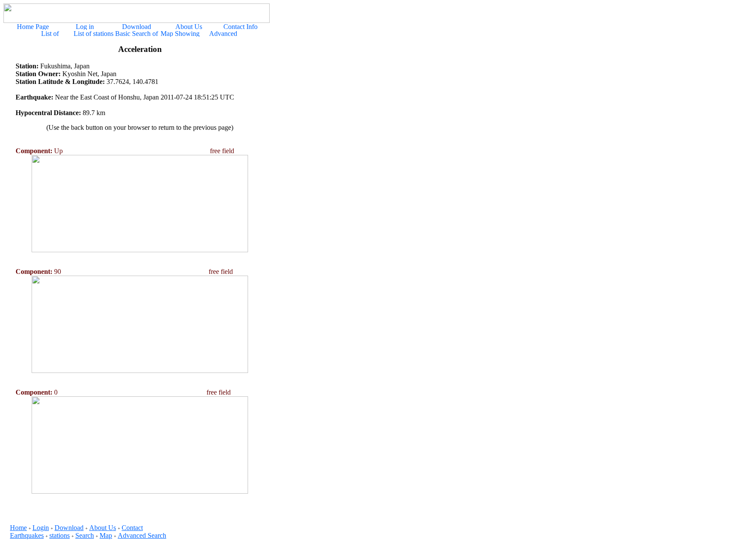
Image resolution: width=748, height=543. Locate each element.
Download (69, 527)
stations (59, 535)
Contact (132, 527)
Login (40, 527)
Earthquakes (27, 535)
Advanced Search (142, 535)
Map (106, 535)
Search (84, 535)
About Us (102, 527)
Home (18, 527)
